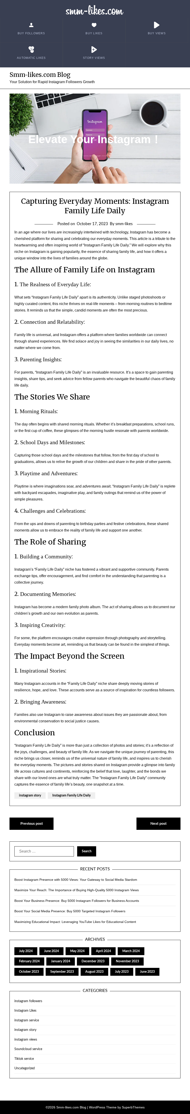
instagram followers (28, 1001)
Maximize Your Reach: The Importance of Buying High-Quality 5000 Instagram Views (76, 890)
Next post (158, 823)
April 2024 (103, 951)
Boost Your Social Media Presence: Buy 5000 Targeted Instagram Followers (69, 911)
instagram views (25, 1039)
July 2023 (122, 971)
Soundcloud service (28, 1049)
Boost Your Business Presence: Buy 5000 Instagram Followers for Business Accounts (76, 901)
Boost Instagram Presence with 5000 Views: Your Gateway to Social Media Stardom (75, 879)
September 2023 (62, 971)
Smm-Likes (95, 10)
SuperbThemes (133, 1107)
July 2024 (26, 951)
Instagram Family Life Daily (71, 795)
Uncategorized (24, 1068)
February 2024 (29, 961)
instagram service (26, 1020)
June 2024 (51, 951)
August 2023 (94, 971)
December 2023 (93, 961)
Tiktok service (24, 1059)
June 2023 (147, 971)
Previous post (31, 823)
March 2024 (131, 951)
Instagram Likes (25, 1010)
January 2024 (60, 961)
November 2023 (127, 961)
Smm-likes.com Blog (40, 75)
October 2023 (29, 971)
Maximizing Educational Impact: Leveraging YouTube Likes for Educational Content (75, 922)
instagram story (30, 795)
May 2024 (77, 951)
